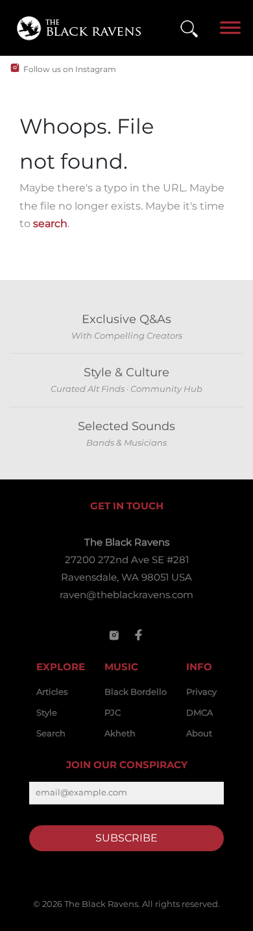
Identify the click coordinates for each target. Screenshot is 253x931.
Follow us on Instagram (69, 69)
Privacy (201, 691)
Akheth (120, 733)
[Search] (189, 28)
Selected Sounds (126, 426)
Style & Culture (126, 372)
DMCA (199, 712)
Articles (51, 691)
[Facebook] (138, 635)
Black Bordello (135, 691)
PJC (112, 712)
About (199, 733)
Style (46, 712)
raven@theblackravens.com (126, 594)
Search (51, 733)
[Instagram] (114, 635)
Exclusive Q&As (126, 319)
